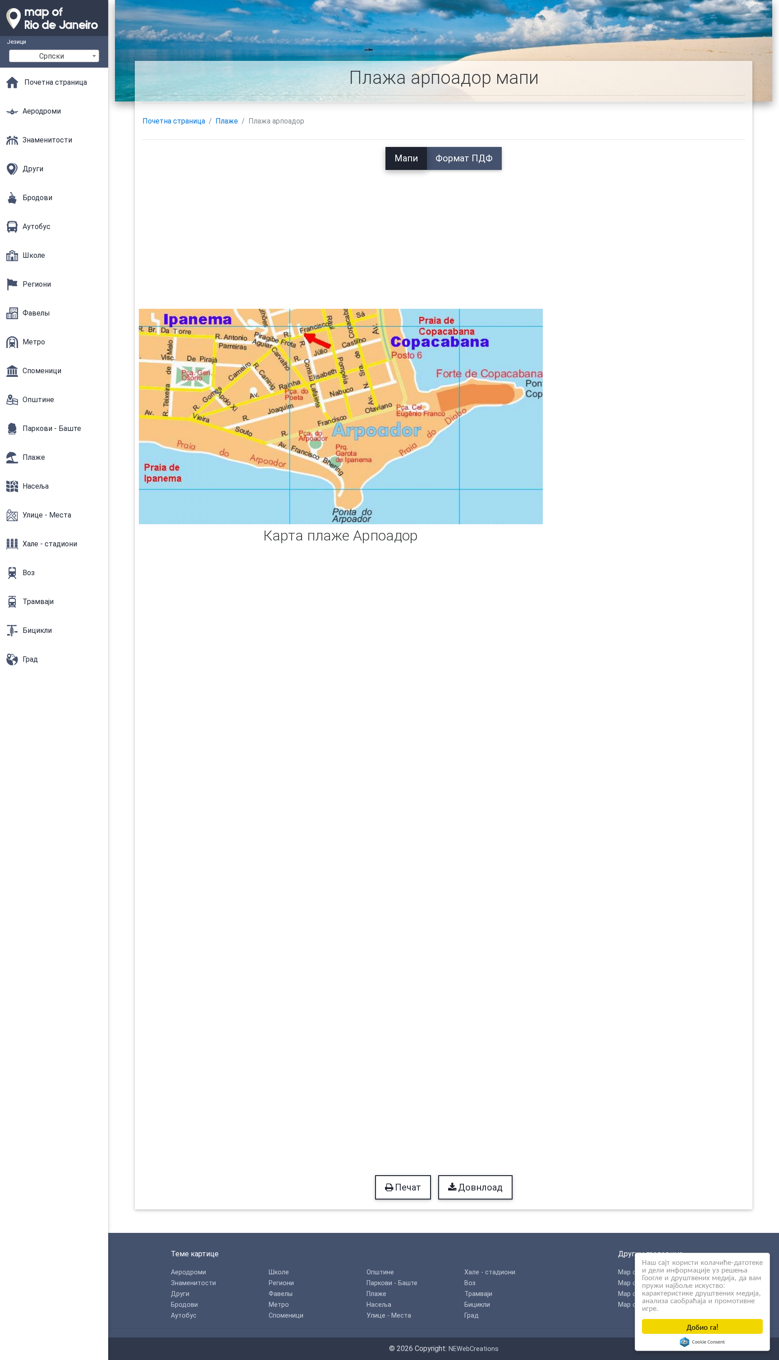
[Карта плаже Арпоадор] (341, 416)
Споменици (286, 1315)
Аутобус (184, 1315)
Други (180, 1294)
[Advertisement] (443, 233)
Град (471, 1315)
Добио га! (703, 1326)
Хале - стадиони (489, 1272)
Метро (279, 1305)
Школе (279, 1272)
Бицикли (477, 1305)
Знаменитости (193, 1283)
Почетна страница (173, 121)
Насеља (379, 1305)
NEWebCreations (474, 1349)
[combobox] (54, 56)
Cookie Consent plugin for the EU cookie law (702, 1342)
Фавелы (281, 1294)
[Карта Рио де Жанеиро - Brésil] (54, 31)
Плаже (226, 121)
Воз (470, 1283)
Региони (281, 1283)
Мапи (406, 158)
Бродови (184, 1305)
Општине (380, 1272)
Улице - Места (389, 1315)
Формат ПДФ (464, 158)
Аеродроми (188, 1272)
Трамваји (478, 1294)
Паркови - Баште (392, 1283)
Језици (16, 41)
